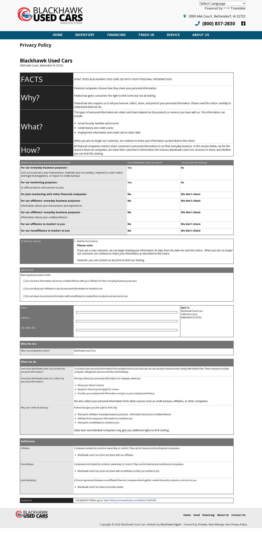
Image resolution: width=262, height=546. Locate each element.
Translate (238, 8)
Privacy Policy (239, 524)
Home (187, 515)
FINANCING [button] (116, 35)
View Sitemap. (216, 524)
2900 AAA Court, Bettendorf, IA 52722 (215, 16)
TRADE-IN (146, 35)
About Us (223, 515)
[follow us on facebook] (243, 23)
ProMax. (203, 524)
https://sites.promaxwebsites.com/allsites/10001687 (130, 500)
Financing (208, 515)
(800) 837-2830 (217, 23)
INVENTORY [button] (84, 35)
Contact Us (238, 515)
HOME (58, 35)
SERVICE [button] (173, 35)
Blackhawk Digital (170, 524)
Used (196, 515)
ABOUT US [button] (200, 35)
